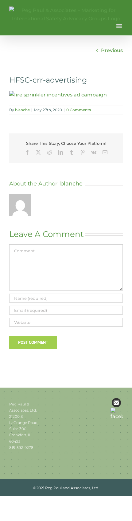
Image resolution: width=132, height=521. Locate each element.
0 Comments (78, 110)
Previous (112, 50)
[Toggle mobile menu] (119, 26)
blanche (22, 110)
